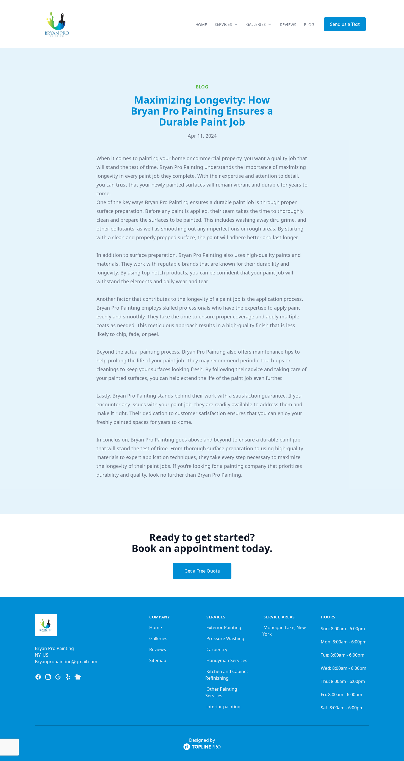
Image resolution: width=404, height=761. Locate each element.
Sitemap (157, 660)
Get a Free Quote (202, 571)
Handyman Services (226, 660)
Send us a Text (345, 24)
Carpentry (216, 649)
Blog (309, 24)
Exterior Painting (223, 627)
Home (201, 24)
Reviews (288, 24)
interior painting (223, 707)
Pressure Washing (225, 638)
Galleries (158, 638)
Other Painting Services (221, 692)
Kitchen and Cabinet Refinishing (226, 674)
